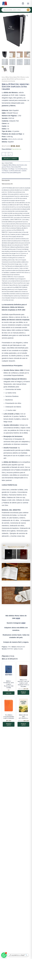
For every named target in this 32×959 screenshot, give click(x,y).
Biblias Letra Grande (18, 165)
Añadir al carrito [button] (23, 692)
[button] (27, 15)
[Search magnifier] (28, 9)
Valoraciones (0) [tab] (7, 184)
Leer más (8, 693)
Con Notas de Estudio (15, 170)
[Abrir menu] (28, 3)
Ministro (23, 77)
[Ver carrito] (23, 3)
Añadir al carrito (10, 158)
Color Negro (11, 169)
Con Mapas (5, 170)
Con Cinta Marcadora (21, 169)
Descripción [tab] (6, 180)
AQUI (18, 618)
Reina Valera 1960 (15, 77)
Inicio (3, 77)
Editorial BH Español (15, 172)
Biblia (7, 77)
